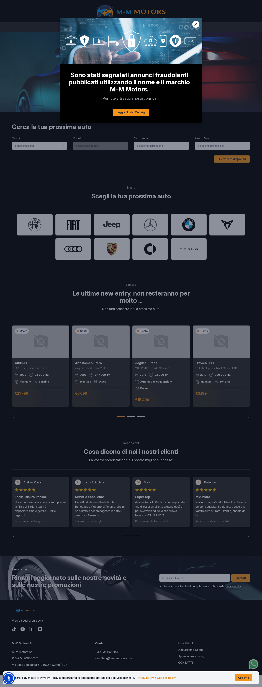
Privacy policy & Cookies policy (156, 678)
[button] (9, 678)
